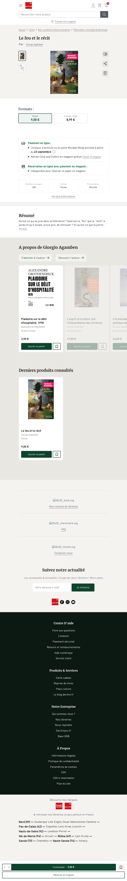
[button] (63, 223)
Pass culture (63, 688)
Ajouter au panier (36, 346)
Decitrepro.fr (63, 730)
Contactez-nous (63, 553)
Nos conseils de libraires (63, 506)
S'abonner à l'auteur (33, 257)
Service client (63, 658)
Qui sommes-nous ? (63, 713)
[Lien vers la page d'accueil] (28, 5)
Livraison (63, 635)
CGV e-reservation (63, 778)
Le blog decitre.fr (63, 694)
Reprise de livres (63, 683)
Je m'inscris (83, 587)
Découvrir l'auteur (69, 257)
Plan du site (63, 783)
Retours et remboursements (63, 647)
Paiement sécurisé (63, 641)
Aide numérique (63, 652)
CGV (63, 772)
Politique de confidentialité (63, 761)
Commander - (63, 867)
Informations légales (64, 755)
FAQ (63, 529)
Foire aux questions (63, 630)
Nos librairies (63, 719)
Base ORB (63, 736)
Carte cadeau (63, 677)
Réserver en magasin (63, 874)
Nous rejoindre (63, 725)
